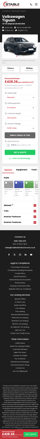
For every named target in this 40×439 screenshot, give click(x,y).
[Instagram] (20, 255)
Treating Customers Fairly (20, 286)
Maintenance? (13, 141)
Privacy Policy (20, 283)
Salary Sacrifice (20, 305)
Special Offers (20, 299)
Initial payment (13, 103)
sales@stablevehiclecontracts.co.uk (20, 247)
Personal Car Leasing (20, 317)
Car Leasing (20, 308)
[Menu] (36, 4)
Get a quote (20, 152)
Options (8, 170)
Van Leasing (20, 311)
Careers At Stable (20, 355)
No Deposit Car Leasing (20, 327)
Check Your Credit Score (20, 333)
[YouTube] (31, 255)
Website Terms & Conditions (20, 289)
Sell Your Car (20, 330)
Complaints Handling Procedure (20, 270)
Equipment (21, 169)
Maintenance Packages (20, 362)
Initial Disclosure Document (20, 279)
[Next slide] (34, 46)
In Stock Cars (20, 302)
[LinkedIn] (25, 255)
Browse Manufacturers (20, 314)
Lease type (11, 93)
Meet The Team (20, 352)
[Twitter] (14, 255)
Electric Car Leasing (20, 324)
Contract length (14, 113)
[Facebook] (9, 255)
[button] (16, 56)
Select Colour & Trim (20, 135)
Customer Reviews (20, 349)
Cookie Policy (20, 273)
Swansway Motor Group (20, 365)
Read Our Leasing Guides (20, 346)
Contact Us (20, 368)
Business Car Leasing (20, 321)
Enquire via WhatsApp (20, 158)
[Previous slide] (5, 46)
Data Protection (20, 276)
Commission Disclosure (20, 267)
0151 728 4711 (20, 241)
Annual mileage (14, 124)
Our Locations (20, 358)
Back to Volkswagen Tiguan (15, 11)
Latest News (20, 343)
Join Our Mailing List (20, 371)
